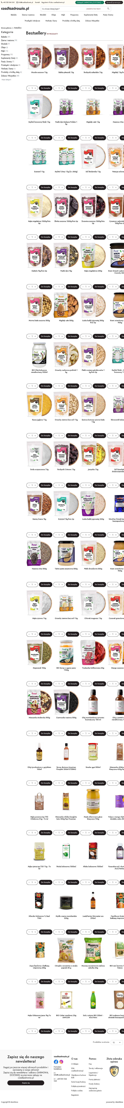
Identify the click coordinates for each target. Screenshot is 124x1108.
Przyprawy (74, 15)
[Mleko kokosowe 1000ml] (93, 851)
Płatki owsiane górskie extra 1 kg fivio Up (93, 371)
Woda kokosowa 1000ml (66, 866)
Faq (90, 1064)
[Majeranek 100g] (39, 653)
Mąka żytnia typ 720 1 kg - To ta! (39, 867)
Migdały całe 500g (66, 320)
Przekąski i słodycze (32, 21)
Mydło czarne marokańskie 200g (66, 917)
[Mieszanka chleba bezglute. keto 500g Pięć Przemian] (66, 801)
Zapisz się (26, 1083)
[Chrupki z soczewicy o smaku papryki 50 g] (66, 950)
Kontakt (37, 2)
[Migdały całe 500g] (66, 305)
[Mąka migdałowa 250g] (93, 255)
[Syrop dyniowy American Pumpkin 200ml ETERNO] (66, 752)
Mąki (63, 15)
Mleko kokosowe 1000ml (93, 866)
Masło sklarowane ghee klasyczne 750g (93, 818)
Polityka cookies (76, 1090)
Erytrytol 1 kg (39, 171)
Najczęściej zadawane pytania (95, 1089)
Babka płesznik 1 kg (66, 72)
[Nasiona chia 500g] (39, 553)
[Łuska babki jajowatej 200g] (93, 504)
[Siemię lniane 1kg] (39, 504)
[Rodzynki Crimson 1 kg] (66, 454)
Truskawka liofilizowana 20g (93, 668)
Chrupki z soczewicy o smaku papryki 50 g (66, 967)
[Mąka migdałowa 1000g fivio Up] (39, 206)
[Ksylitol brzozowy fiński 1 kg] (39, 107)
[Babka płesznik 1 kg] (66, 57)
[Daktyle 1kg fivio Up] (39, 255)
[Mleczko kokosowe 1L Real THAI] (39, 901)
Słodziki (43, 15)
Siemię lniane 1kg (39, 519)
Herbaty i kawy (51, 21)
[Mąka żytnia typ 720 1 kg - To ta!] (39, 851)
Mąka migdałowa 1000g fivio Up (39, 222)
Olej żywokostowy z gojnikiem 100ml (39, 768)
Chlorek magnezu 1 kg (93, 618)
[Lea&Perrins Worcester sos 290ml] (93, 901)
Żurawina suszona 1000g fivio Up (93, 222)
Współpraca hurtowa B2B (78, 1076)
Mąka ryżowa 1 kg (39, 618)
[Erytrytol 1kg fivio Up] (66, 504)
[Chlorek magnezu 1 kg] (93, 603)
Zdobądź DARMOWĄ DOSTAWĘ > (90, 2)
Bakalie (13, 15)
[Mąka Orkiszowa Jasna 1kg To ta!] (39, 1000)
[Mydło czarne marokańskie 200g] (66, 901)
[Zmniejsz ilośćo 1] (28, 88)
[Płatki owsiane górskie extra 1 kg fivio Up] (93, 355)
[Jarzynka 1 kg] (93, 454)
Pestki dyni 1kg (66, 271)
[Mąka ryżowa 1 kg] (39, 603)
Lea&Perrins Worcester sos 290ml (93, 917)
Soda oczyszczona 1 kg (39, 469)
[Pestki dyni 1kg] (66, 255)
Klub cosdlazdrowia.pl (77, 1069)
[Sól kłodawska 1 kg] (93, 156)
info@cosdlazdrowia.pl (25, 2)
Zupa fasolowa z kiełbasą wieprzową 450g (39, 967)
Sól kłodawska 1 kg (93, 171)
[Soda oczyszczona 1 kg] (39, 454)
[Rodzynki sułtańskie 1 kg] (93, 57)
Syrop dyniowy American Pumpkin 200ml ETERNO (66, 768)
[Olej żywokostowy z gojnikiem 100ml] (39, 752)
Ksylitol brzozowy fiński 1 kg (39, 122)
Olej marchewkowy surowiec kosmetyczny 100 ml (93, 718)
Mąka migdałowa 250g (93, 271)
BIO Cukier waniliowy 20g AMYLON (66, 1016)
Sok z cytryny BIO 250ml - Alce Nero (93, 1016)
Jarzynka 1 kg (93, 469)
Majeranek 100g (39, 668)
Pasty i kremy (108, 15)
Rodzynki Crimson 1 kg (66, 469)
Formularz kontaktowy (58, 1068)
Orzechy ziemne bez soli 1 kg (66, 420)
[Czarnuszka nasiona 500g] (66, 702)
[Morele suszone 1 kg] (39, 57)
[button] (120, 1042)
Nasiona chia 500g (39, 568)
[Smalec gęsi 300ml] (93, 752)
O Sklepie (74, 1064)
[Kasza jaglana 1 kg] (39, 404)
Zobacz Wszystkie (92, 21)
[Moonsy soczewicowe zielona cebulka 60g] (93, 950)
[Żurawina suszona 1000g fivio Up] (93, 206)
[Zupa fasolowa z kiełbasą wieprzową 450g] (39, 950)
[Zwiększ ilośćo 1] (36, 88)
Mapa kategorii (6, 79)
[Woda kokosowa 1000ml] (66, 851)
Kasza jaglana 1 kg (39, 420)
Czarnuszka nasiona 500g (66, 717)
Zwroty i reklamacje (96, 1068)
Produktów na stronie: (101, 1042)
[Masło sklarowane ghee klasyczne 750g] (93, 801)
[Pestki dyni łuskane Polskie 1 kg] (66, 107)
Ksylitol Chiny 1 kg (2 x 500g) (66, 171)
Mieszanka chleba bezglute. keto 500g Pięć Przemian (66, 818)
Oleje (53, 15)
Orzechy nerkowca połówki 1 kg (66, 371)
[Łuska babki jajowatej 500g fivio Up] (93, 305)
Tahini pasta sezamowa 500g (66, 568)
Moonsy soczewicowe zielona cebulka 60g (93, 967)
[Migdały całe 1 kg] (93, 107)
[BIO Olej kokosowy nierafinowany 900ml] (39, 355)
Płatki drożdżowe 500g (93, 568)
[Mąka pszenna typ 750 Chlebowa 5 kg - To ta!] (39, 801)
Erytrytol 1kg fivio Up (66, 519)
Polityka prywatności (78, 1086)
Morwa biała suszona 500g (39, 320)
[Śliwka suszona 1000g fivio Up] (66, 206)
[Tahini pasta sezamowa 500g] (66, 553)
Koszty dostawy (94, 1084)
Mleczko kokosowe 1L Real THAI (39, 917)
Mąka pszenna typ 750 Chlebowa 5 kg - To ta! (39, 818)
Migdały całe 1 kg (93, 122)
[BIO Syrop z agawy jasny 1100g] (66, 653)
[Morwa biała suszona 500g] (39, 305)
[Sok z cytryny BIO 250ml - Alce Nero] (93, 1000)
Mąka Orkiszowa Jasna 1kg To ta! (39, 1016)
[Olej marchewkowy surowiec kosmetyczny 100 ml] (93, 702)
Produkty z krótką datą (71, 21)
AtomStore (119, 1102)
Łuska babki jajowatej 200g (93, 519)
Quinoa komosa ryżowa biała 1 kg (93, 421)
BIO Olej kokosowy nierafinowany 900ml (39, 371)
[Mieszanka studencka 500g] (39, 702)
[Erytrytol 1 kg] (39, 156)
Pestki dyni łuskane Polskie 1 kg (66, 123)
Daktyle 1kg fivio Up (39, 271)
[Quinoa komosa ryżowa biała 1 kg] (93, 404)
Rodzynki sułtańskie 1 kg (93, 72)
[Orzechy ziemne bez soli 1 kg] (66, 404)
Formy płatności (94, 1079)
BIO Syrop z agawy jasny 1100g (66, 669)
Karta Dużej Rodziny (78, 1082)
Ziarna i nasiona (28, 15)
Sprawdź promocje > (113, 2)
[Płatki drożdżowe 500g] (93, 553)
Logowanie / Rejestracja (93, 1073)
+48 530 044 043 (8, 2)
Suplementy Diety (91, 15)
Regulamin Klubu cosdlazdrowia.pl (53, 2)
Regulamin (75, 1095)
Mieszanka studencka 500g (39, 717)
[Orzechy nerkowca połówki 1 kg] (66, 355)
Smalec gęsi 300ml (93, 767)
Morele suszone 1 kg (39, 72)
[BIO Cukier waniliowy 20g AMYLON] (66, 1000)
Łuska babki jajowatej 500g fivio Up (93, 321)
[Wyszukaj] (108, 9)
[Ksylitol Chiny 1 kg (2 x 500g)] (66, 156)
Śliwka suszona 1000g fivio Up (66, 221)
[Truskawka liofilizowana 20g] (93, 653)
